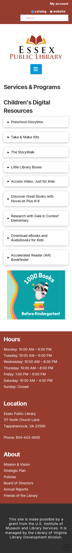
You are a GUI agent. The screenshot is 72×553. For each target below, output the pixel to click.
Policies (10, 477)
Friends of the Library (21, 496)
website (58, 11)
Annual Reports (16, 489)
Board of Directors (18, 483)
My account (59, 4)
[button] (36, 69)
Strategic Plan (15, 471)
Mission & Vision (17, 464)
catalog (40, 11)
